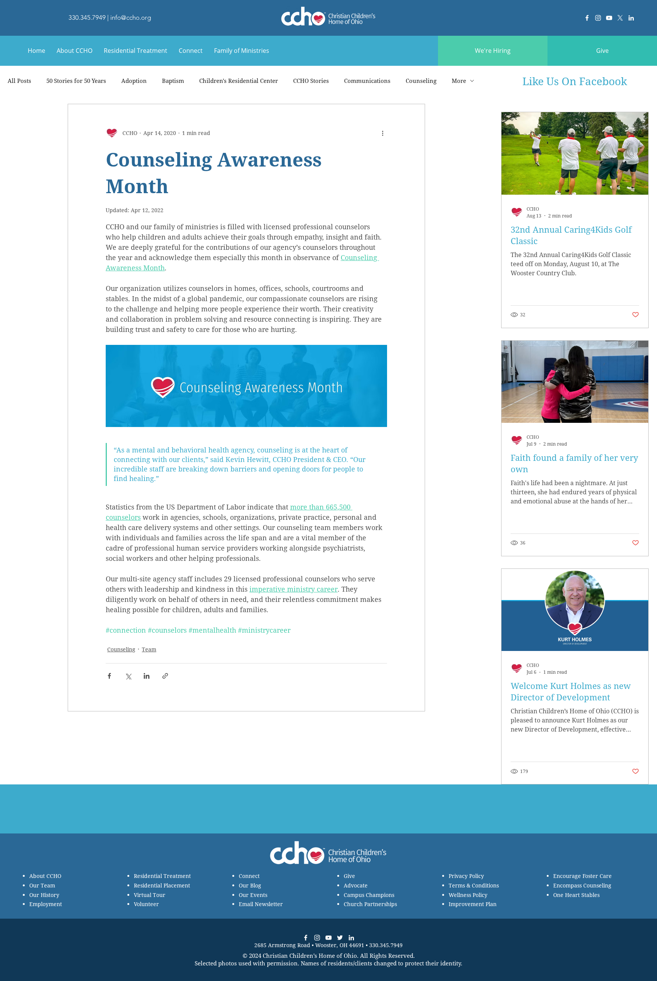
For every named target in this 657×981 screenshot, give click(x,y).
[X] (620, 18)
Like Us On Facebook (574, 81)
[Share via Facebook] (109, 675)
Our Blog (250, 885)
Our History (44, 894)
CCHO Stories (311, 80)
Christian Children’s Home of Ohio (310, 955)
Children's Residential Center (238, 80)
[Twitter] (340, 937)
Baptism (173, 80)
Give (349, 875)
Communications (367, 80)
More (459, 80)
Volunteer (146, 904)
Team (149, 649)
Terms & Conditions (474, 885)
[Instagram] (598, 18)
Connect (249, 875)
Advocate (356, 885)
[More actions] (382, 133)
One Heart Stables (576, 894)
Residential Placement (162, 885)
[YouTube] (609, 18)
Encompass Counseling (582, 885)
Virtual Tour (149, 894)
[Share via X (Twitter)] (128, 675)
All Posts (19, 80)
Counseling (421, 80)
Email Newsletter (261, 904)
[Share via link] (165, 675)
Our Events (253, 894)
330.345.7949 (87, 17)
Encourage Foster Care (582, 875)
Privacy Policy (466, 875)
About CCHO (45, 875)
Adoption (134, 80)
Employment (45, 904)
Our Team (42, 885)
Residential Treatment (162, 875)
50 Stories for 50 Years (76, 80)
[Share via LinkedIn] (146, 675)
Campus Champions (369, 894)
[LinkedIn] (631, 18)
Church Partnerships (370, 904)
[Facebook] (587, 18)
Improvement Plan (473, 904)
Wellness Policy (468, 894)
